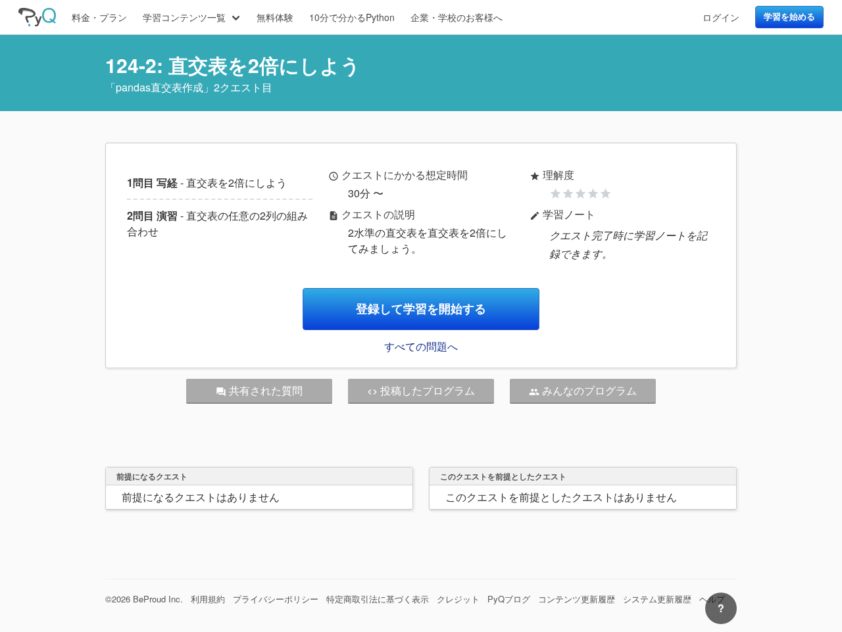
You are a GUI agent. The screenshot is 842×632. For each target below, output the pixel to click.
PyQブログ (508, 599)
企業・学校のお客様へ (456, 17)
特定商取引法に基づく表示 (377, 599)
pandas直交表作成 (159, 87)
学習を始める (789, 16)
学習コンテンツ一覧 (184, 17)
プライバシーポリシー (275, 599)
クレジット (458, 599)
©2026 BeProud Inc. (144, 599)
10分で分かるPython (352, 17)
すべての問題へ (421, 346)
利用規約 (208, 599)
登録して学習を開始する (421, 309)
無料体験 (275, 17)
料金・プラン (99, 17)
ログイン (721, 17)
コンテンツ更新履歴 (576, 599)
